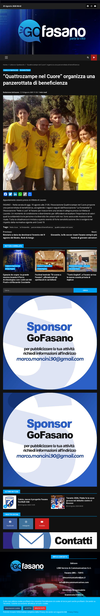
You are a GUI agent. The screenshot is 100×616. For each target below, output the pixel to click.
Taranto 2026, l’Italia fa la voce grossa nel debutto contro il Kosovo (9, 502)
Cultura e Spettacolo (11, 70)
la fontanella (24, 227)
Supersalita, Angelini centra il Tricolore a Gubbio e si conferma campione (57, 502)
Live (94, 58)
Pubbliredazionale (75, 266)
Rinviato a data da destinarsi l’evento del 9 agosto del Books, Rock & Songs (24, 235)
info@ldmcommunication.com (74, 582)
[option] (26, 503)
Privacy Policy (72, 612)
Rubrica (86, 266)
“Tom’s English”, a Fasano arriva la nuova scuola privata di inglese (82, 261)
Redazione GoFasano (11, 92)
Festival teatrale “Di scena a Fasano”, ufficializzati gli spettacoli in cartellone (50, 261)
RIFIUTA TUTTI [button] (40, 608)
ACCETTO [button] (28, 608)
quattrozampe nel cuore (64, 227)
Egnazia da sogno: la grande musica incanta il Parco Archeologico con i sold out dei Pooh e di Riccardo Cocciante (18, 261)
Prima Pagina (10, 269)
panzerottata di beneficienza (42, 227)
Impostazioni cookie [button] (12, 608)
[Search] (88, 57)
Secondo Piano (25, 70)
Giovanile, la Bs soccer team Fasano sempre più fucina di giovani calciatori (74, 235)
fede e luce (14, 227)
